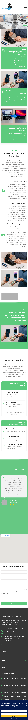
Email (2, 575)
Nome (2, 569)
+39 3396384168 (8, 634)
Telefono (3, 581)
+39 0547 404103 (9, 631)
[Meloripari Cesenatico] (6, 7)
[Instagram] (8, 644)
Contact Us (4, 664)
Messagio (3, 587)
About (3, 657)
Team (3, 660)
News (3, 667)
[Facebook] (3, 644)
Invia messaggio (14, 603)
